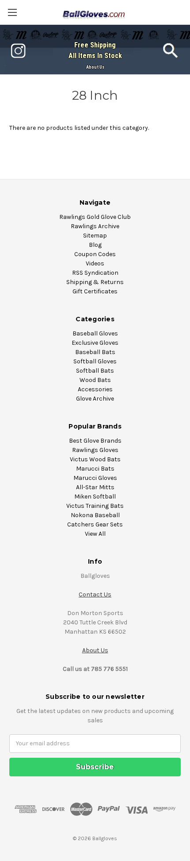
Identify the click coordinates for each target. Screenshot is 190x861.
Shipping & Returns (95, 282)
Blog (95, 245)
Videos (95, 263)
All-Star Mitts (95, 487)
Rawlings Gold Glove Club (95, 217)
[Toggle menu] (12, 12)
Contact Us (95, 594)
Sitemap (95, 235)
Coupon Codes (95, 254)
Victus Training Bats (95, 506)
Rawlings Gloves (95, 450)
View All (95, 534)
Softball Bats (95, 370)
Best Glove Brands (95, 440)
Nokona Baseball (95, 515)
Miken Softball (95, 496)
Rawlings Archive (95, 226)
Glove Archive (95, 398)
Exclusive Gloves (95, 343)
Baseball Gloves (95, 333)
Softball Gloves (95, 361)
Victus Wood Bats (95, 459)
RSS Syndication (95, 273)
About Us (95, 67)
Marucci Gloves (95, 478)
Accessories (95, 389)
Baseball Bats (95, 352)
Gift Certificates (95, 291)
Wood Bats (95, 380)
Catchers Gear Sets (95, 524)
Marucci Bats (95, 468)
